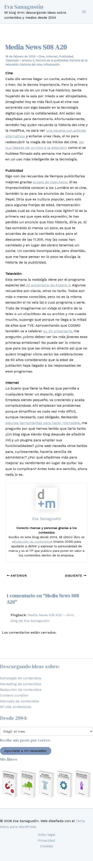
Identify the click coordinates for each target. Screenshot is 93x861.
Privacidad (46, 840)
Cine (41, 56)
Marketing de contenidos (20, 684)
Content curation (14, 695)
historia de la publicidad (52, 60)
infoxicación (52, 64)
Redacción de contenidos (32, 541)
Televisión (12, 60)
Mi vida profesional (15, 707)
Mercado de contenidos (19, 701)
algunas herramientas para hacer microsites (42, 423)
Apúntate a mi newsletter (25, 751)
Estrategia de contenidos (20, 678)
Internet (52, 56)
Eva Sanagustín (23, 7)
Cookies (46, 846)
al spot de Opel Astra (50, 182)
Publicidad (66, 56)
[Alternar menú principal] (84, 12)
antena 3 (28, 60)
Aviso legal (46, 834)
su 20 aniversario (57, 331)
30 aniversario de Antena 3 (48, 285)
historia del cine (31, 64)
